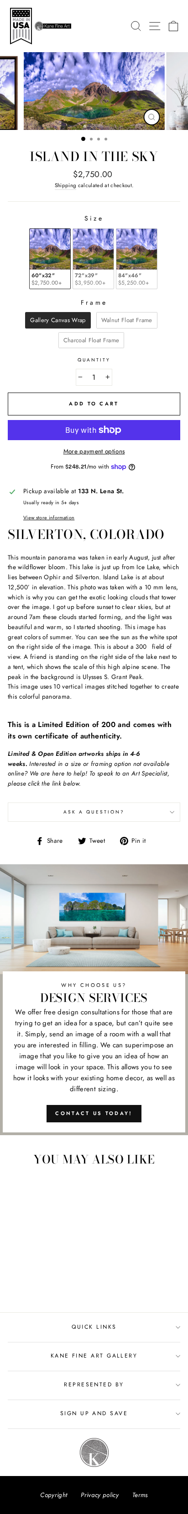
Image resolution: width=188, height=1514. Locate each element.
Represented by (94, 1384)
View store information (48, 517)
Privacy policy (100, 1494)
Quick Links (94, 1327)
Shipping (66, 185)
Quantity (94, 359)
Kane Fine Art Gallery (94, 1356)
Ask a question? (94, 811)
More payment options (94, 451)
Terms (140, 1494)
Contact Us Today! (93, 1113)
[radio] (50, 258)
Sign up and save (94, 1413)
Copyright (53, 1494)
